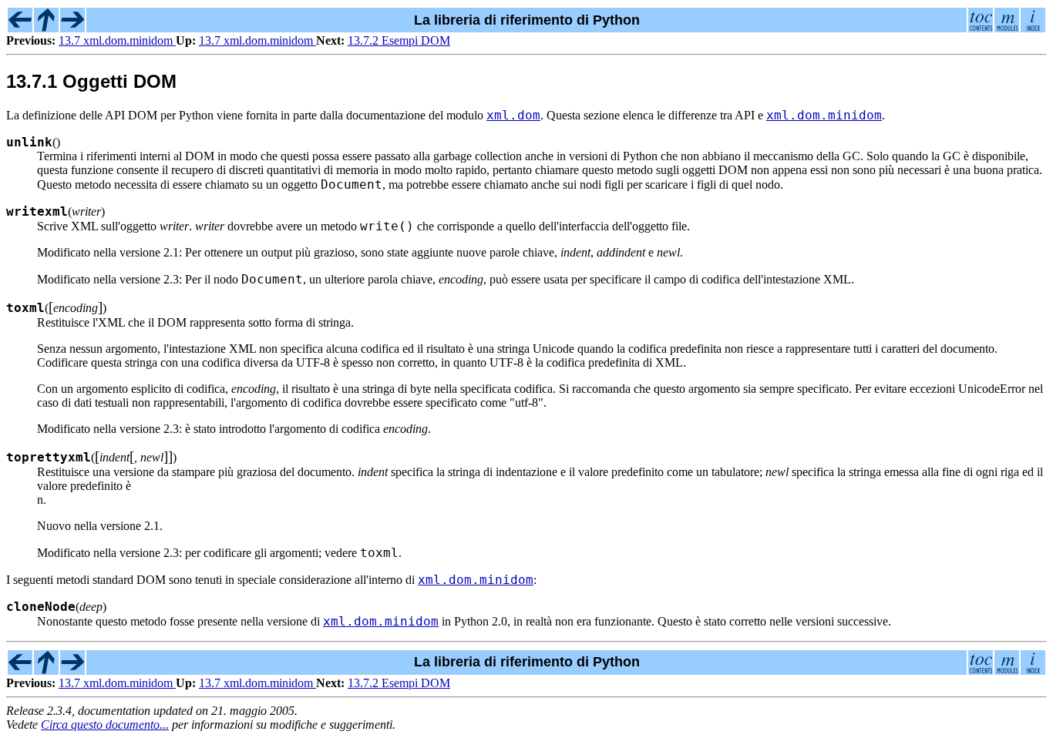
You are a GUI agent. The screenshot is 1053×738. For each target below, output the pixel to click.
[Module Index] (1006, 27)
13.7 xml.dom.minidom (117, 40)
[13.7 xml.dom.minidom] (20, 27)
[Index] (1033, 27)
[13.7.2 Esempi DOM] (72, 27)
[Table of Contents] (980, 27)
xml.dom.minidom (824, 115)
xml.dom (513, 115)
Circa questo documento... (105, 724)
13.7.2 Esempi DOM (399, 40)
